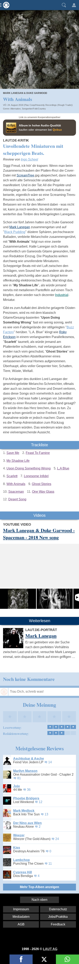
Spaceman (16, 491)
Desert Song (17, 499)
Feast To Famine (38, 453)
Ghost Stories (41, 484)
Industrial (61, 295)
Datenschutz (58, 909)
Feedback (58, 924)
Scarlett (11, 476)
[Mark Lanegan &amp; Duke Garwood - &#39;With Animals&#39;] (55, 599)
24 (57, 839)
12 (40, 802)
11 (50, 863)
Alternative (15, 108)
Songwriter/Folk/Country (34, 108)
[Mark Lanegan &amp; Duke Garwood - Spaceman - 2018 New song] (18, 599)
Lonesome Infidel (36, 476)
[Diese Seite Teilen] (21, 959)
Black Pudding (14, 232)
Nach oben (39, 899)
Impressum (21, 909)
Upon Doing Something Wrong (28, 468)
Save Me (12, 453)
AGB (21, 924)
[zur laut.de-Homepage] (5, 5)
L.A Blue (63, 468)
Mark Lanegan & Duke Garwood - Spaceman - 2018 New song (39, 534)
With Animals (15, 484)
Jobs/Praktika (58, 916)
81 (19, 778)
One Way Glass (43, 491)
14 (50, 762)
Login (74, 5)
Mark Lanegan (19, 227)
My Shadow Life (18, 460)
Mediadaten (21, 916)
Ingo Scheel (29, 159)
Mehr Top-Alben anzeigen (39, 887)
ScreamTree (25, 175)
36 (29, 789)
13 (46, 814)
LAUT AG (50, 949)
